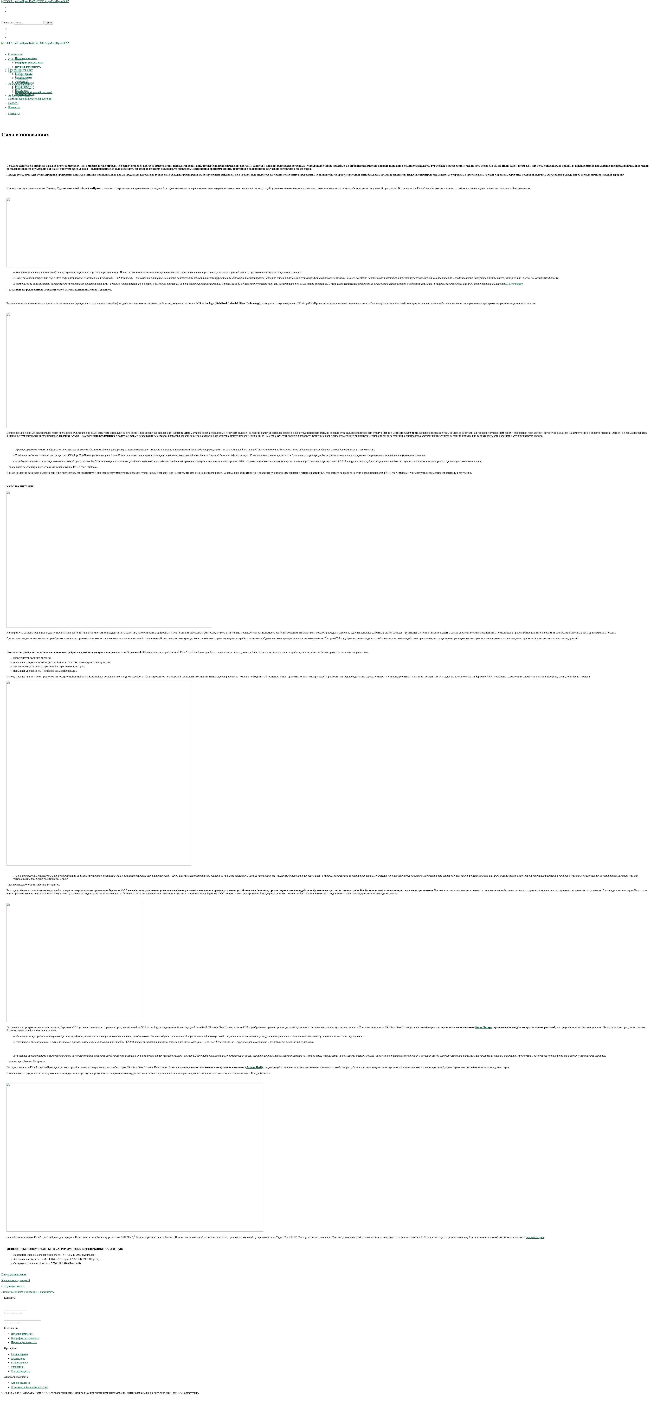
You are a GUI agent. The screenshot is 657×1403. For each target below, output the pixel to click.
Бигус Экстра (483, 1027)
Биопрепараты (19, 1354)
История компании (22, 1333)
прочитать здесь (535, 1237)
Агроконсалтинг (20, 1382)
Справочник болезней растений (29, 1387)
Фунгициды (18, 1358)
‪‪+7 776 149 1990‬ (15, 1308)
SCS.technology (513, 283)
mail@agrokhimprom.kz (22, 1318)
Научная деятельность (24, 1342)
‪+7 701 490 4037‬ (15, 1304)
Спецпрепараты (20, 1371)
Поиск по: (7, 22)
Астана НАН (254, 1067)
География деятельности (25, 1338)
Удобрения (17, 1366)
